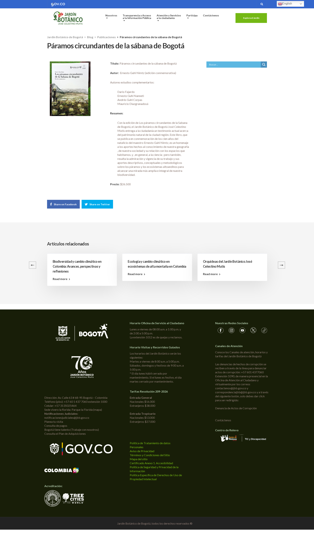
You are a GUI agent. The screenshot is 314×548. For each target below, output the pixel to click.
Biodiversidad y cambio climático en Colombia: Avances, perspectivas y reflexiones (77, 266)
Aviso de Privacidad (142, 451)
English (287, 3)
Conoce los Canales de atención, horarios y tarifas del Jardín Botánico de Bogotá (241, 354)
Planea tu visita (53, 421)
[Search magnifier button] (264, 64)
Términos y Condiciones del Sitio (150, 455)
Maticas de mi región (292, 261)
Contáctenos (211, 15)
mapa (97, 409)
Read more (60, 278)
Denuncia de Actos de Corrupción (236, 408)
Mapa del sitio (139, 459)
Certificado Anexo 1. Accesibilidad (151, 463)
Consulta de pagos (55, 425)
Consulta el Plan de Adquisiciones (65, 433)
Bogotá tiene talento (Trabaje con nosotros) (71, 429)
